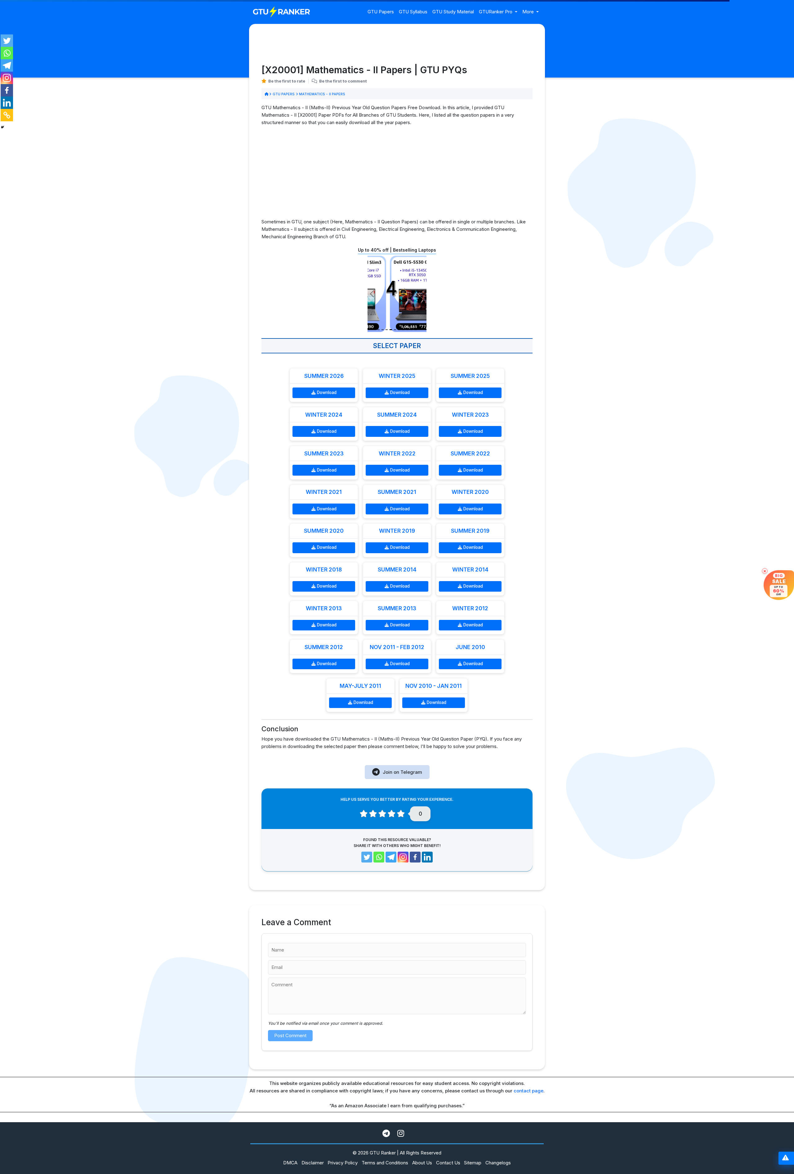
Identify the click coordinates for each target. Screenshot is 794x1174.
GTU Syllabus (413, 12)
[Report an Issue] (785, 1158)
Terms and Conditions (385, 1163)
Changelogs (498, 1163)
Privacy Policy (343, 1163)
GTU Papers (381, 12)
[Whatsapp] (7, 53)
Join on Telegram (402, 772)
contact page (528, 1091)
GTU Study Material (453, 12)
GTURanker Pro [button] (496, 12)
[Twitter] (7, 40)
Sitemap (472, 1163)
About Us (422, 1163)
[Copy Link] (7, 115)
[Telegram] (7, 65)
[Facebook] (7, 90)
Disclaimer (312, 1163)
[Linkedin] (7, 102)
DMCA (290, 1163)
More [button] (528, 12)
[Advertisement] (397, 174)
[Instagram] (7, 78)
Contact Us (448, 1163)
